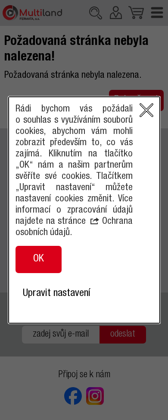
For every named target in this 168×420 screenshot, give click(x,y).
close (146, 110)
